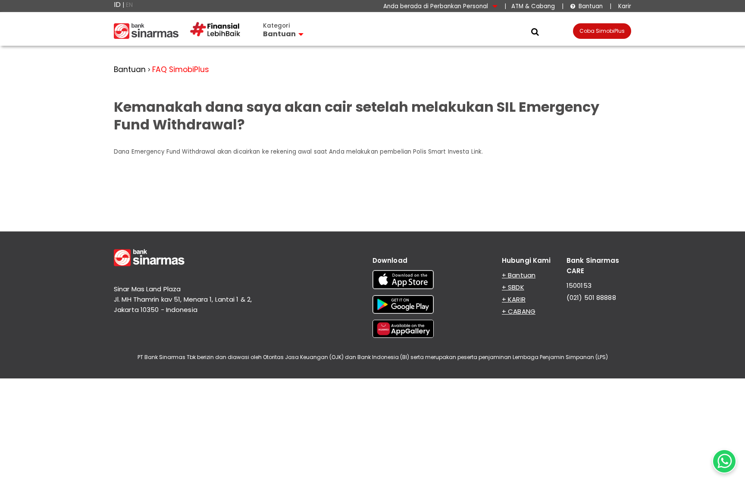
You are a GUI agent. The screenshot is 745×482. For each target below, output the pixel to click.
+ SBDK (513, 287)
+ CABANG (518, 311)
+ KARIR (514, 299)
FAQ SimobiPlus (180, 69)
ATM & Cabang (533, 6)
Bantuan (586, 6)
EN (129, 5)
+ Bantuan (518, 275)
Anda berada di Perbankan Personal (436, 6)
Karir (624, 6)
